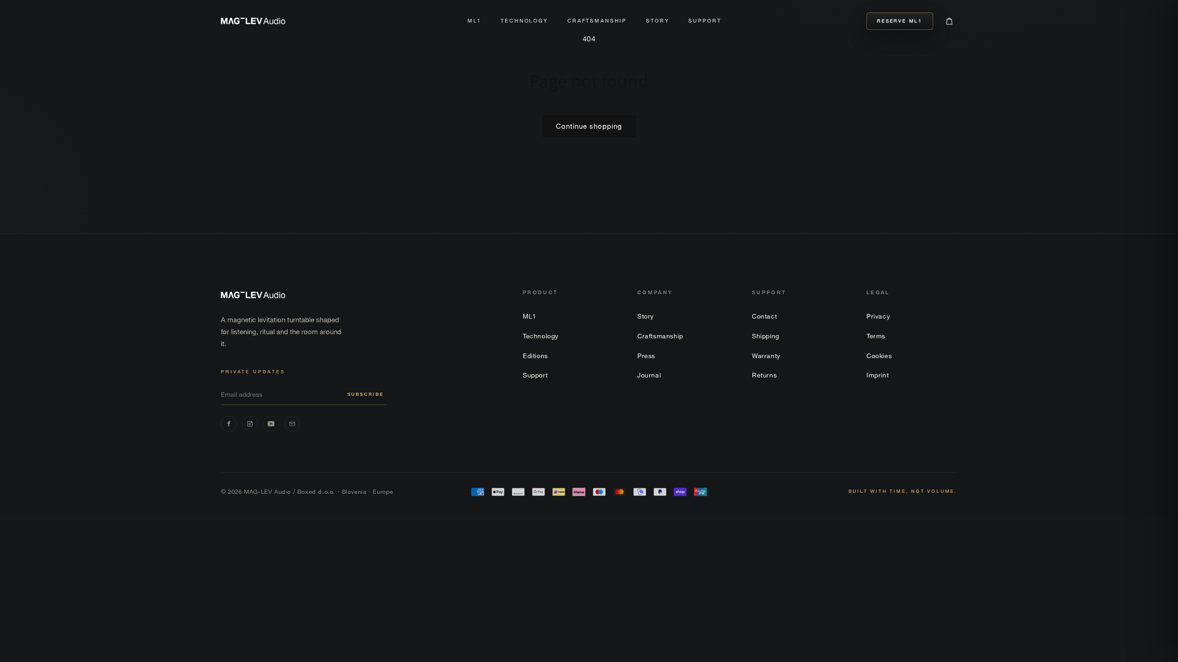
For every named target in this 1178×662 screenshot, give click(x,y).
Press (646, 356)
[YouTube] (271, 424)
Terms (875, 336)
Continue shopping (589, 126)
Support (704, 20)
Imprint (877, 375)
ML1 (475, 20)
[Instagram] (250, 424)
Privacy (878, 316)
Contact (764, 316)
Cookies (879, 356)
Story (657, 20)
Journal (649, 375)
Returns (764, 375)
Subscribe (365, 394)
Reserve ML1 (900, 21)
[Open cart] (949, 21)
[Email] (292, 424)
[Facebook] (229, 424)
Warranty (766, 356)
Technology (524, 20)
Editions (535, 356)
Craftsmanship (597, 20)
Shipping (766, 336)
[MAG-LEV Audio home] (253, 20)
